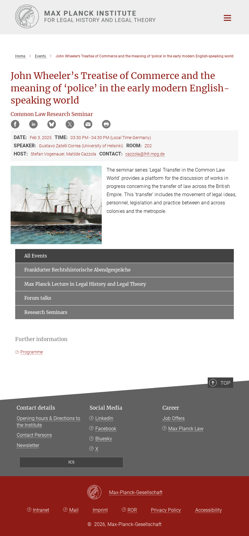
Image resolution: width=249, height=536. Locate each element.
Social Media (106, 408)
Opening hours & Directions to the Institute (48, 421)
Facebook (105, 429)
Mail (74, 510)
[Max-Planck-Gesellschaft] (98, 492)
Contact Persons (34, 435)
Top (225, 383)
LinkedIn (104, 418)
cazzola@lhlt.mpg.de (145, 154)
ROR (132, 510)
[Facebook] (15, 124)
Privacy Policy (166, 510)
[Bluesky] (51, 124)
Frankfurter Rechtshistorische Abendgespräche (77, 270)
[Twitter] (69, 124)
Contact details (36, 408)
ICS (71, 462)
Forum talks (37, 298)
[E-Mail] (88, 124)
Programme (31, 352)
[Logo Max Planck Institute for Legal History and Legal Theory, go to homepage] (114, 16)
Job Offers (173, 418)
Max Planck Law (185, 429)
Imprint (100, 510)
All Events (35, 256)
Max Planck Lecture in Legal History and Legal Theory (85, 284)
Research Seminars (45, 312)
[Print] (106, 124)
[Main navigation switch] (227, 18)
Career (170, 408)
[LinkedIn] (33, 124)
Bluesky (103, 439)
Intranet (41, 510)
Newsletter (28, 445)
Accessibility (208, 510)
